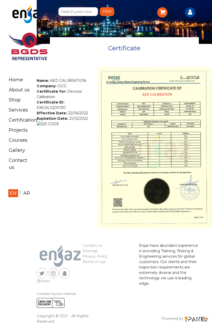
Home (16, 80)
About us (19, 90)
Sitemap (90, 251)
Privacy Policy (95, 256)
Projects (18, 130)
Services (18, 110)
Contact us (18, 163)
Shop (15, 100)
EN (13, 193)
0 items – (162, 25)
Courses (18, 140)
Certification (22, 120)
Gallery (17, 150)
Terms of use (94, 261)
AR (26, 193)
